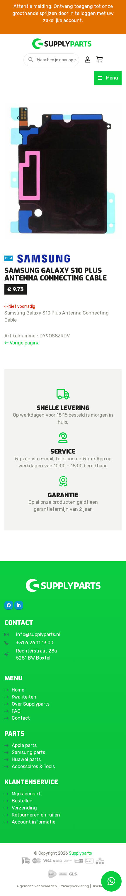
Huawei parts (26, 759)
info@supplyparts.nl (38, 634)
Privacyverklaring (74, 886)
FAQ (16, 711)
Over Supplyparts (31, 704)
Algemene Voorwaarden (36, 886)
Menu (112, 78)
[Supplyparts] (63, 585)
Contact (21, 718)
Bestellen (22, 801)
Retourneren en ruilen (36, 815)
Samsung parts (28, 752)
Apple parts (24, 745)
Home (18, 690)
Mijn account (26, 794)
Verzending (24, 808)
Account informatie (33, 822)
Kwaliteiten (24, 697)
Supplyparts (80, 853)
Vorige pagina (24, 343)
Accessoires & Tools (33, 766)
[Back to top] (10, 885)
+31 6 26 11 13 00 (34, 642)
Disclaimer (101, 886)
